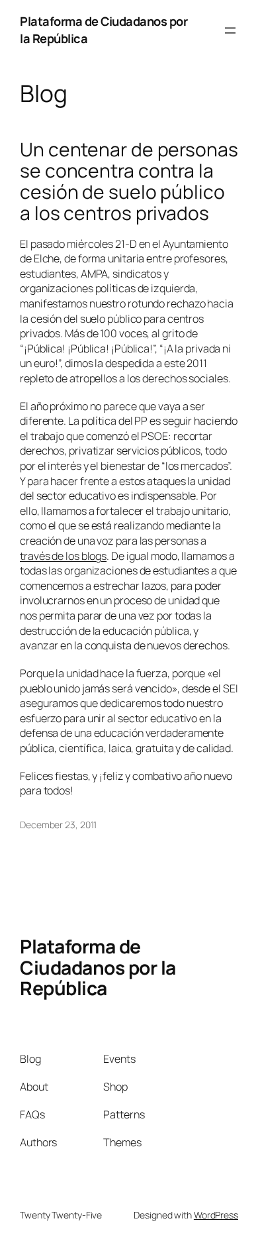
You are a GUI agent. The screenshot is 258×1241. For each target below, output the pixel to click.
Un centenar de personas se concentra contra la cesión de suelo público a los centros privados (129, 181)
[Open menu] (230, 30)
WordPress (216, 1215)
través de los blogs (63, 556)
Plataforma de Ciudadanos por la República (98, 967)
